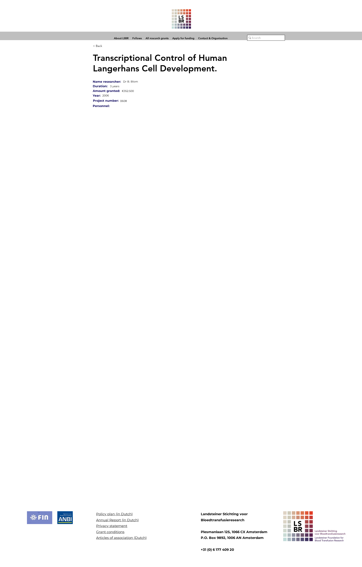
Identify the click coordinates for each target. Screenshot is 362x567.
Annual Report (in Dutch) (117, 520)
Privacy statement (111, 526)
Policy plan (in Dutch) (114, 514)
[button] (39, 517)
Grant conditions (110, 532)
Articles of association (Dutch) (121, 538)
